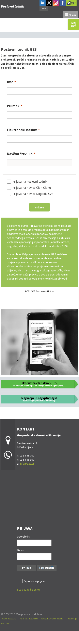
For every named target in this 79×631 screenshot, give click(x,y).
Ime (10, 82)
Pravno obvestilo (8, 618)
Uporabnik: (23, 536)
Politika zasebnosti (29, 618)
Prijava (26, 567)
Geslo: (21, 550)
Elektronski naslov (22, 130)
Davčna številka (20, 154)
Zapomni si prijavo (34, 581)
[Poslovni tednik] (12, 5)
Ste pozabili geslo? (28, 589)
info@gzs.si (27, 463)
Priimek (13, 106)
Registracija (46, 567)
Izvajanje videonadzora (52, 618)
